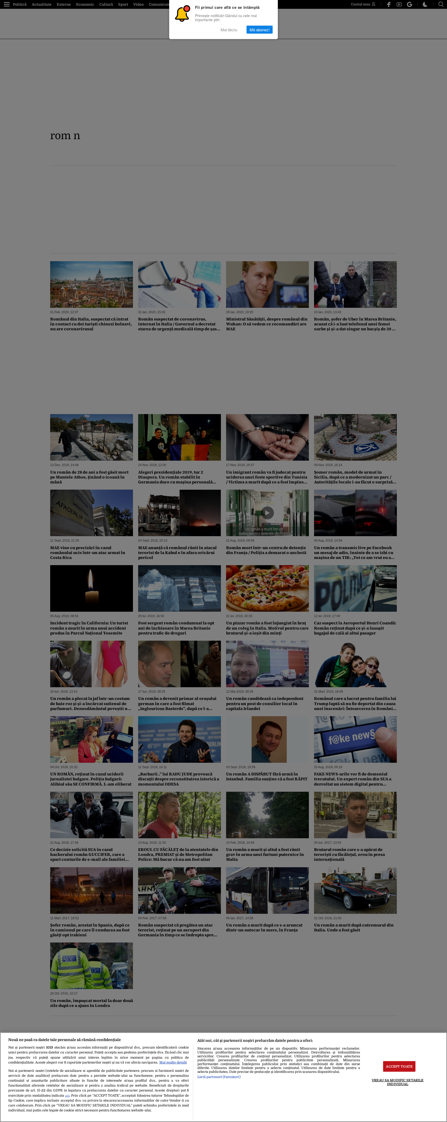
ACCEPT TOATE (399, 1066)
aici (67, 1095)
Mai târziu (229, 29)
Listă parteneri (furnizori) (218, 1077)
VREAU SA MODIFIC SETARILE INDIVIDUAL (397, 1082)
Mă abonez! (260, 29)
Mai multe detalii (173, 1062)
